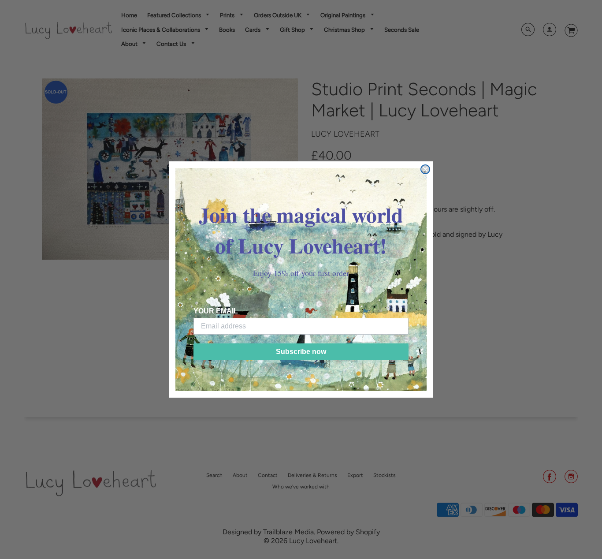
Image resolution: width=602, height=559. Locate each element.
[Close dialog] (425, 169)
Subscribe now (301, 351)
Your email (215, 311)
